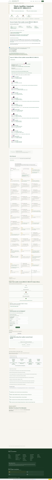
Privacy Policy (18, 477)
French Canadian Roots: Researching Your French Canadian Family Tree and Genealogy (19, 370)
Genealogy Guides (32, 457)
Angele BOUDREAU (16, 101)
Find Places (9, 456)
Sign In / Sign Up (39, 457)
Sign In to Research (23, 344)
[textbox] (13, 333)
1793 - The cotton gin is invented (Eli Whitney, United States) (26, 181)
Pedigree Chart (26, 287)
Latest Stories (31, 455)
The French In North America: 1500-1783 (25, 176)
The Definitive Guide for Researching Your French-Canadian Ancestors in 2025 (18, 54)
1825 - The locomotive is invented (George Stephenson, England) (35, 223)
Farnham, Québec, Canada (19, 105)
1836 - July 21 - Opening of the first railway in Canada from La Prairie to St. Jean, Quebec (15, 251)
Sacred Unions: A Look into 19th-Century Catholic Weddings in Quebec (19, 71)
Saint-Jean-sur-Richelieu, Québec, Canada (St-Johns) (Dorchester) (31, 101)
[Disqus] (26, 420)
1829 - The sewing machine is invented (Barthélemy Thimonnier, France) (15, 234)
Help (37, 1)
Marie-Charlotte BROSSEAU (13, 28)
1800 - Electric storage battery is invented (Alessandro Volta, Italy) (35, 181)
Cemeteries (9, 457)
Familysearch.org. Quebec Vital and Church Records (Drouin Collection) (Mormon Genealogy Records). (25, 175)
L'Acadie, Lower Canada (18, 65)
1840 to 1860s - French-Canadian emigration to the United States (14, 257)
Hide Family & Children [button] (12, 59)
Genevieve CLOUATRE (16, 107)
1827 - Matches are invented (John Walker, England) (36, 229)
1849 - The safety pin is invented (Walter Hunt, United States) (35, 265)
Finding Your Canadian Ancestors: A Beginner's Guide (15, 379)
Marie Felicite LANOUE (27, 66)
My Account (38, 455)
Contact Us (31, 460)
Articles (36, 1)
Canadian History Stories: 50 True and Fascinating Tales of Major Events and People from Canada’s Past (21, 382)
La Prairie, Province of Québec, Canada (14, 306)
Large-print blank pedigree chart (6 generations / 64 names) (26, 290)
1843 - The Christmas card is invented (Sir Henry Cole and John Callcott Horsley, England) (36, 257)
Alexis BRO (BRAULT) (18, 34)
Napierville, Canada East (19, 99)
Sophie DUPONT (15, 85)
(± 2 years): (12, 323)
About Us (31, 459)
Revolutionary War (24, 456)
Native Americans (17, 455)
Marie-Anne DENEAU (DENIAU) (24, 35)
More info (35, 479)
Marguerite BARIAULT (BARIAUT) (25, 34)
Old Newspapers (31, 456)
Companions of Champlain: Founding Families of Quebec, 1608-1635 (17, 375)
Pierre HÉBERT (19, 39)
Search (31, 1)
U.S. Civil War (24, 457)
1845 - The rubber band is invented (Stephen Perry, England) (15, 265)
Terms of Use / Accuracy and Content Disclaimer (12, 477)
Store (39, 1)
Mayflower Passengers (18, 459)
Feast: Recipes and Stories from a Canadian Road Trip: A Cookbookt (17, 384)
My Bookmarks (38, 456)
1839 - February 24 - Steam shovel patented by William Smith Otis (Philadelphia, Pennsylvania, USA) (36, 251)
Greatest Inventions (25, 460)
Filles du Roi (17, 456)
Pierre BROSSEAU (18, 35)
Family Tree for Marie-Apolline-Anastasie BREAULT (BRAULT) (26, 300)
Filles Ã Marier (17, 457)
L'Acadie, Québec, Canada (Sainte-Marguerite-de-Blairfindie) (30, 85)
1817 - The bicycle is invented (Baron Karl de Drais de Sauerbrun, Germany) (36, 211)
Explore (33, 1)
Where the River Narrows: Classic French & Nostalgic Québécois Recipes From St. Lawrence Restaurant (21, 377)
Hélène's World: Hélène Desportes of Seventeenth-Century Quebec (17, 372)
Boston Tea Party (24, 455)
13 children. (37, 39)
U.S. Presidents (24, 459)
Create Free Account (28, 344)
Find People (9, 455)
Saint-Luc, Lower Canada (19, 116)
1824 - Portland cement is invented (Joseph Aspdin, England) (25, 223)
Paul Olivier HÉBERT (21, 66)
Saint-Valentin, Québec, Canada (20, 132)
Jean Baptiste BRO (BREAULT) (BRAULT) (14, 27)
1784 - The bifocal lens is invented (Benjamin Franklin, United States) (36, 170)
